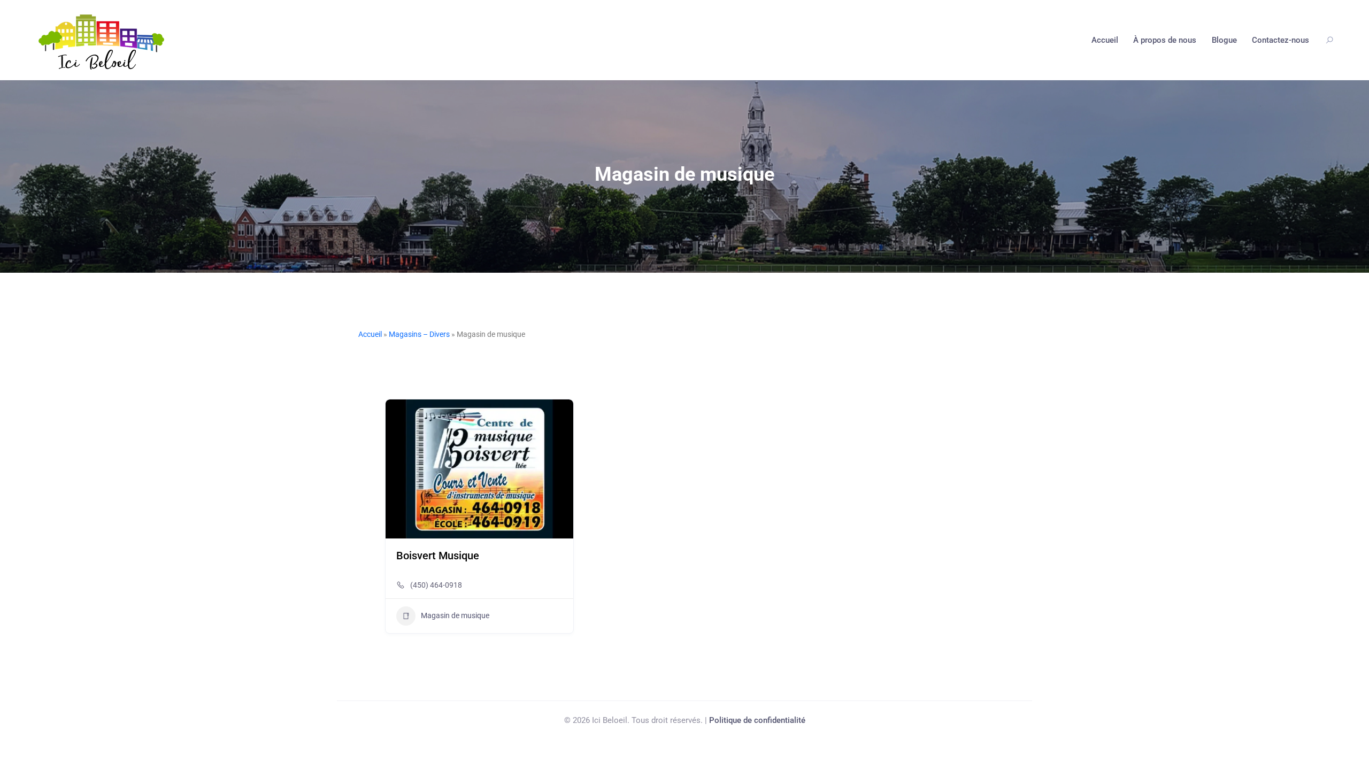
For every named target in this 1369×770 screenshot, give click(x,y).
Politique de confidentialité (757, 720)
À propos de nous (1164, 40)
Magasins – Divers (419, 334)
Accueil (1104, 40)
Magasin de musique (455, 615)
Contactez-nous (1280, 40)
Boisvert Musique (437, 555)
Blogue (1224, 40)
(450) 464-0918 (436, 585)
